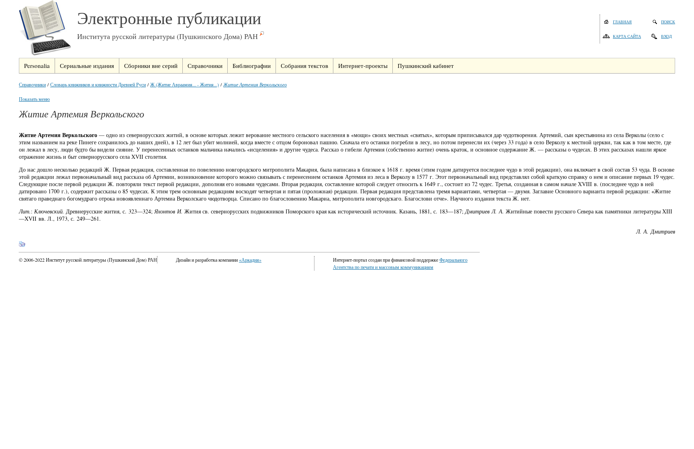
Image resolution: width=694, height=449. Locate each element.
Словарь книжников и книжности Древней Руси (98, 84)
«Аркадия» (250, 259)
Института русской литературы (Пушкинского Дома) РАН (167, 36)
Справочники (32, 84)
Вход (666, 36)
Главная (622, 22)
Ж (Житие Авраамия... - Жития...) (184, 84)
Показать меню (34, 99)
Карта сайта (627, 36)
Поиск (668, 22)
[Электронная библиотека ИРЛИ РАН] (48, 29)
